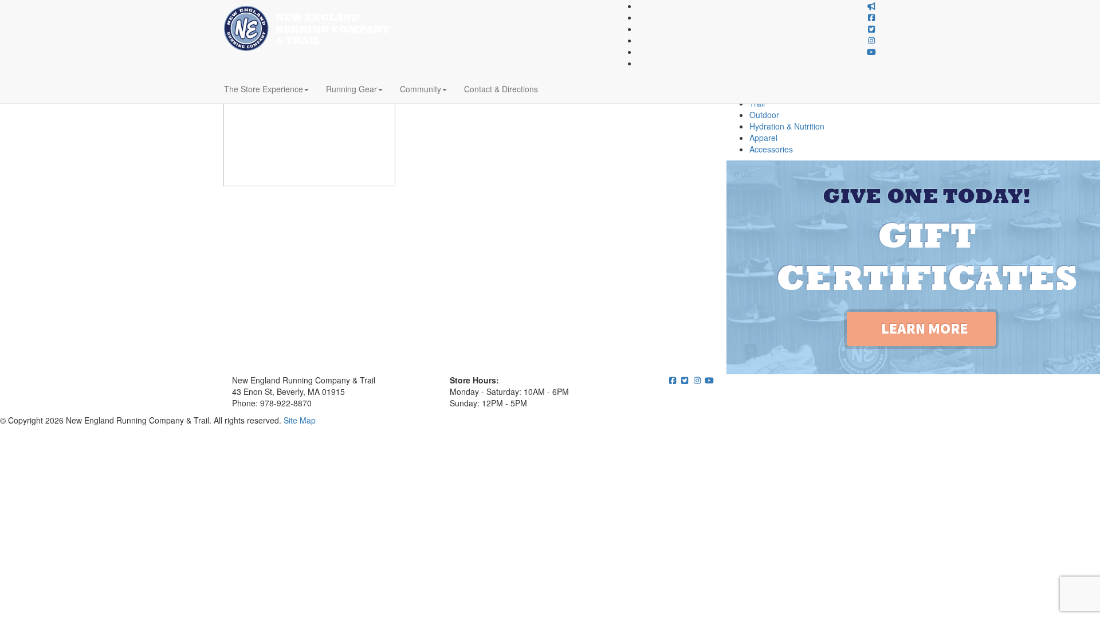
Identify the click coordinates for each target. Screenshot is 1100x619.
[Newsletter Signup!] (872, 5)
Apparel (763, 137)
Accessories (771, 149)
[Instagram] (872, 40)
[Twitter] (872, 28)
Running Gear (351, 89)
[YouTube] (872, 51)
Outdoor (764, 114)
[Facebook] (872, 17)
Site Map (300, 420)
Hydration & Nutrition (786, 126)
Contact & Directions (501, 89)
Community (420, 89)
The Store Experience (263, 89)
